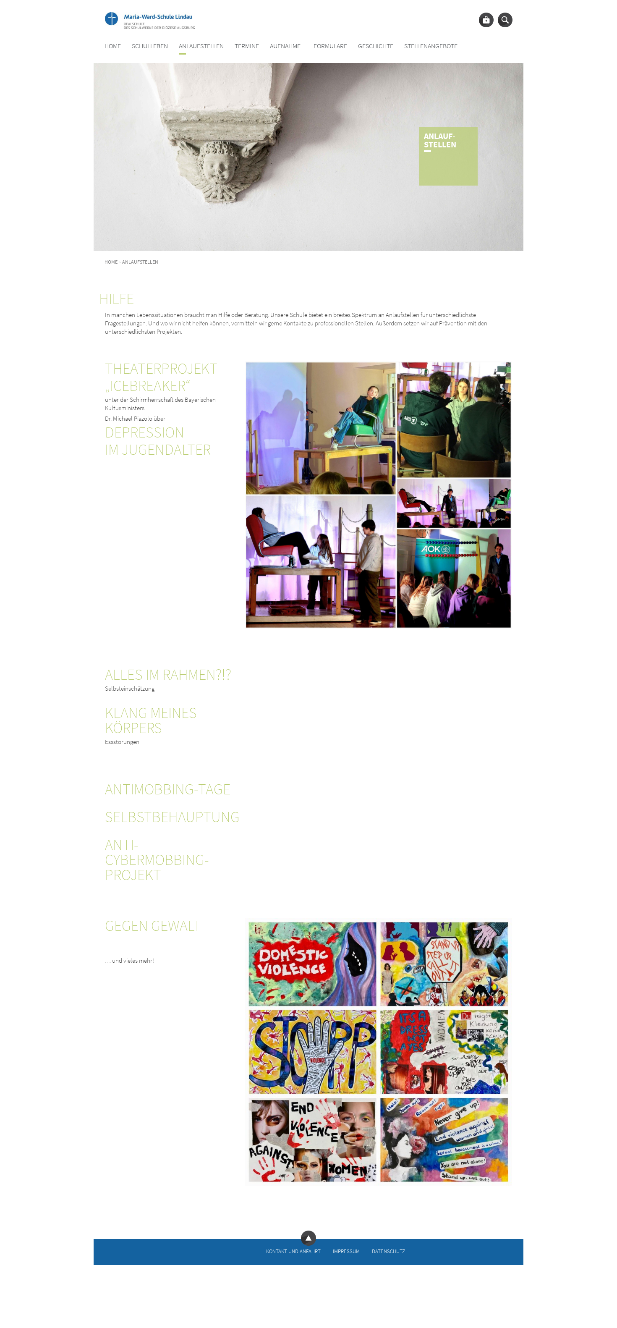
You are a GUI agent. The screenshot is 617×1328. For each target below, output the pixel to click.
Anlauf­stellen (201, 46)
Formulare (330, 46)
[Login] (486, 20)
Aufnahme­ (285, 46)
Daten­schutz (388, 1251)
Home (113, 46)
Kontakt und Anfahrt (293, 1251)
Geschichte (375, 46)
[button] (18, 1309)
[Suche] (505, 20)
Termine (247, 46)
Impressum (346, 1251)
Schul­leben (150, 46)
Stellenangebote (431, 46)
